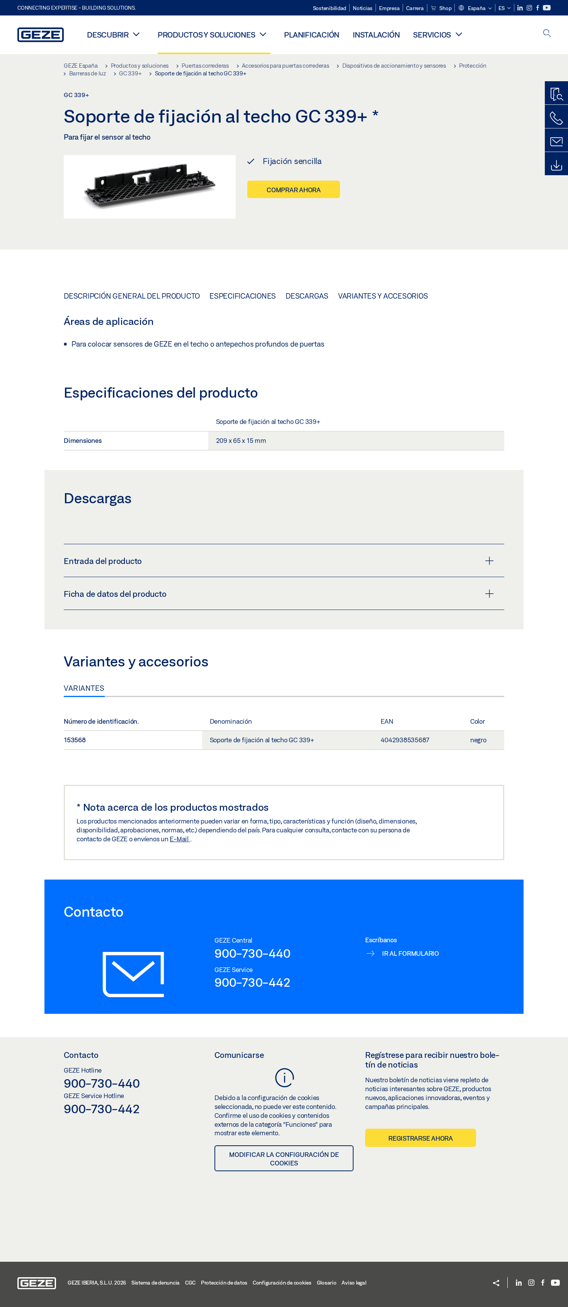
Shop (445, 8)
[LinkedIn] (520, 8)
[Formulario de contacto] (556, 141)
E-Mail (180, 838)
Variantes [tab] (84, 688)
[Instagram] (530, 8)
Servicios (432, 34)
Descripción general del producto (132, 296)
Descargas (307, 296)
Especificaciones (242, 296)
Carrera (414, 8)
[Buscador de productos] (556, 94)
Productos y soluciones (206, 34)
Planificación (311, 34)
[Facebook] (538, 8)
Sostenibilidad (330, 8)
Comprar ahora (294, 189)
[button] (475, 8)
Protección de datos (224, 1283)
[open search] (547, 33)
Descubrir (108, 34)
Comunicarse (239, 1054)
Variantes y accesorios (383, 296)
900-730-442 (252, 982)
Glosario (327, 1283)
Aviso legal (354, 1283)
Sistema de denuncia (155, 1283)
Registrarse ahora (420, 1138)
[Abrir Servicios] (458, 34)
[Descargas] (556, 165)
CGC (190, 1283)
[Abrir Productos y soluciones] (262, 34)
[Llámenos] (556, 118)
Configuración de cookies (282, 1283)
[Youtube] (547, 8)
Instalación (376, 34)
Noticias (362, 8)
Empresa (389, 8)
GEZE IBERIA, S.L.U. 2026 (97, 1283)
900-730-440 (252, 953)
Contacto (81, 1054)
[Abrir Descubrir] (136, 34)
